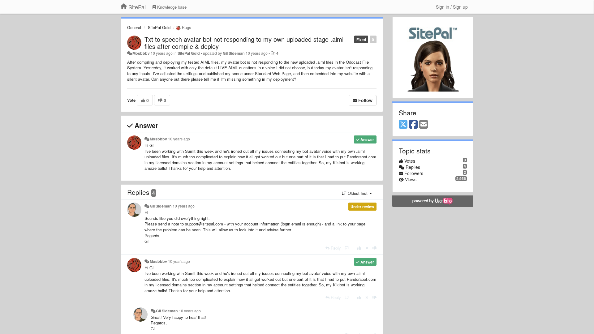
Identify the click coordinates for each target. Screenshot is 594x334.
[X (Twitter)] (403, 124)
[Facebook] (413, 124)
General (134, 27)
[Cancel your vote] (366, 248)
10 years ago (179, 139)
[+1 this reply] (359, 248)
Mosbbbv (141, 53)
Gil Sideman (234, 53)
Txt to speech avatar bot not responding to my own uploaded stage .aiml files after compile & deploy (243, 43)
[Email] (423, 124)
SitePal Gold (159, 27)
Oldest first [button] (357, 193)
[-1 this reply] (374, 248)
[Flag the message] (346, 248)
